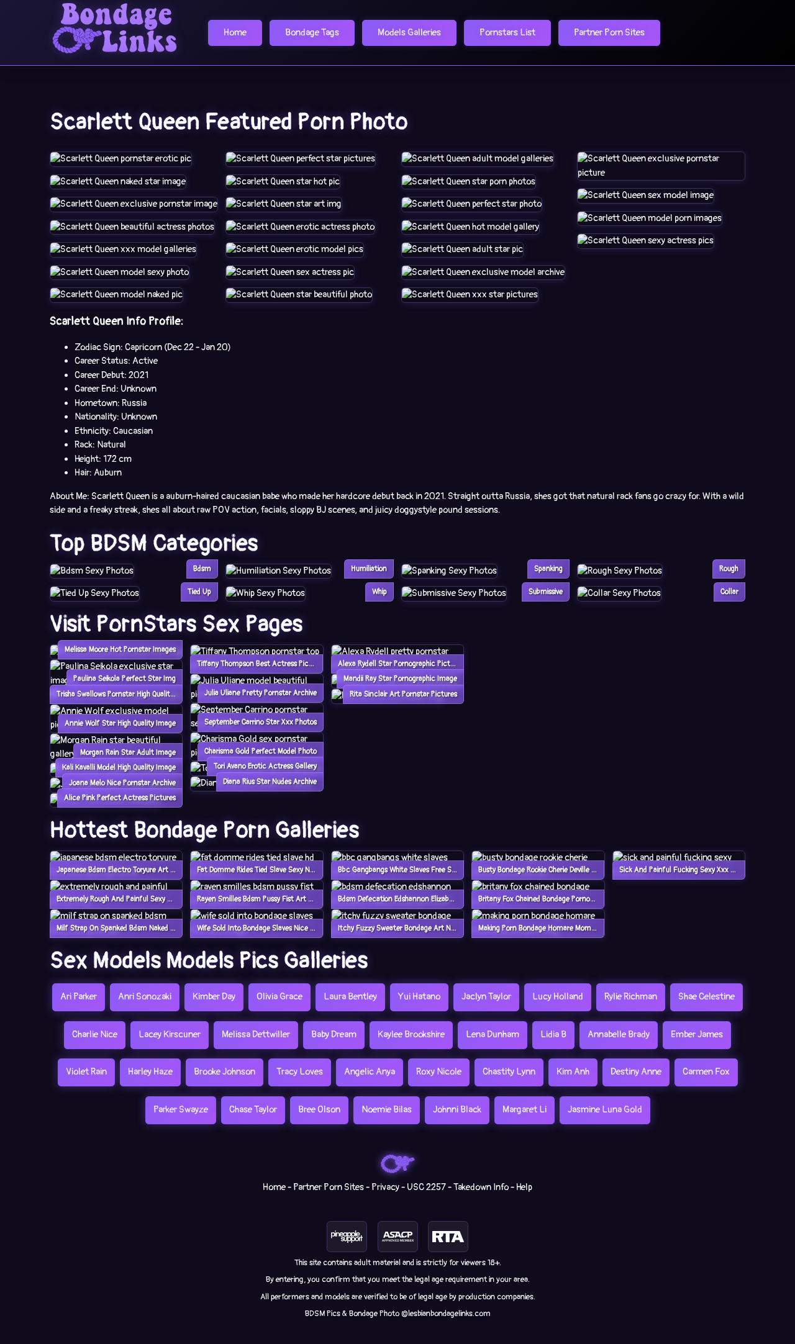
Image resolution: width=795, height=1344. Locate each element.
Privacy (385, 1187)
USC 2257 (426, 1187)
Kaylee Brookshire (411, 1034)
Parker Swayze (180, 1110)
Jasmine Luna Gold (605, 1110)
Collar (729, 592)
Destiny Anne (636, 1072)
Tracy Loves (299, 1072)
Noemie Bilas (386, 1110)
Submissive (546, 592)
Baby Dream (334, 1034)
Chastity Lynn (509, 1072)
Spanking (548, 569)
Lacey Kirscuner (170, 1034)
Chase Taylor (253, 1110)
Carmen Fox (706, 1072)
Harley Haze (150, 1072)
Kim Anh (572, 1072)
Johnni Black (457, 1110)
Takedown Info (481, 1187)
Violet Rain (86, 1072)
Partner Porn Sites (609, 32)
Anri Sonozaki (144, 997)
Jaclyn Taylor (486, 997)
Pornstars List (507, 32)
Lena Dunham (492, 1034)
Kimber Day (214, 997)
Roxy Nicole (438, 1072)
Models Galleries (409, 32)
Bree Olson (319, 1110)
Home (235, 32)
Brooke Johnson (224, 1072)
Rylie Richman (630, 997)
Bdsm (202, 569)
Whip (379, 592)
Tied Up (199, 592)
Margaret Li (524, 1110)
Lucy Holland (557, 997)
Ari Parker (78, 997)
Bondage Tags (312, 32)
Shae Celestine (706, 997)
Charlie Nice (94, 1034)
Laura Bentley (350, 997)
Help (524, 1187)
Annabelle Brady (619, 1034)
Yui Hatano (419, 997)
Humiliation (369, 569)
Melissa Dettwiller (256, 1034)
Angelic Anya (369, 1072)
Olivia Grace (279, 997)
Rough (728, 569)
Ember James (697, 1034)
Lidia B (553, 1034)
